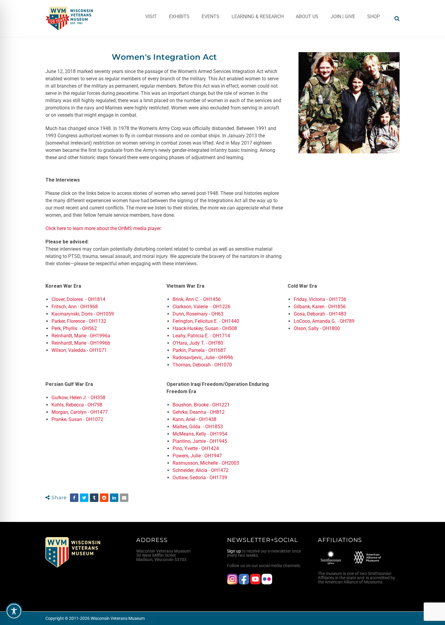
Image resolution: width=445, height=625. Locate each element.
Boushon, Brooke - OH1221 (201, 405)
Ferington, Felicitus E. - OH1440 (206, 321)
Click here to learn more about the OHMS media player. (103, 228)
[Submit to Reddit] (104, 497)
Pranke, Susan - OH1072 (77, 419)
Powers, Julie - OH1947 (197, 456)
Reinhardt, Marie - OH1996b (80, 343)
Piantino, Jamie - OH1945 (200, 441)
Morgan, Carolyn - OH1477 (80, 412)
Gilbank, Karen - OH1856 (320, 306)
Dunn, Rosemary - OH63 (198, 314)
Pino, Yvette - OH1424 (196, 448)
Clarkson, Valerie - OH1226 (201, 306)
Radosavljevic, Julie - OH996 (203, 357)
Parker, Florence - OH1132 (78, 321)
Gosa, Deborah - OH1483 (320, 314)
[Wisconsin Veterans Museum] (69, 18)
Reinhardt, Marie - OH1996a (80, 336)
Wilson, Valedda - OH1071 (79, 350)
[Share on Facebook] (74, 497)
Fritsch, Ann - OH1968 (74, 306)
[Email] (124, 497)
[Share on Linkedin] (114, 497)
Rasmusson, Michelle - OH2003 (206, 463)
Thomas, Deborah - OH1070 (202, 365)
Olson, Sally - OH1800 (317, 328)
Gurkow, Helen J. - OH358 (78, 397)
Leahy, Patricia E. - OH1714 (201, 336)
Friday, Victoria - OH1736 (320, 299)
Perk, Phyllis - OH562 (74, 328)
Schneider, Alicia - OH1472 (201, 470)
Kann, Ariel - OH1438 (194, 419)
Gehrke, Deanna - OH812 (199, 412)
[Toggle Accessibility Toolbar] (14, 611)
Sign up (234, 551)
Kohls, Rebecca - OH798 (76, 405)
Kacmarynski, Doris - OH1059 (82, 314)
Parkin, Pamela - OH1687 (199, 350)
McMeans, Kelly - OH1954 (200, 434)
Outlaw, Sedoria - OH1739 (200, 477)
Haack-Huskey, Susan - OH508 (205, 328)
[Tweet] (84, 497)
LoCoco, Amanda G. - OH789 (324, 321)
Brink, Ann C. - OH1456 (197, 299)
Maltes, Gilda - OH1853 (198, 426)
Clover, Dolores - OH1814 (79, 299)
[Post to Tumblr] (94, 497)
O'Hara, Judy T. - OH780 (198, 343)
